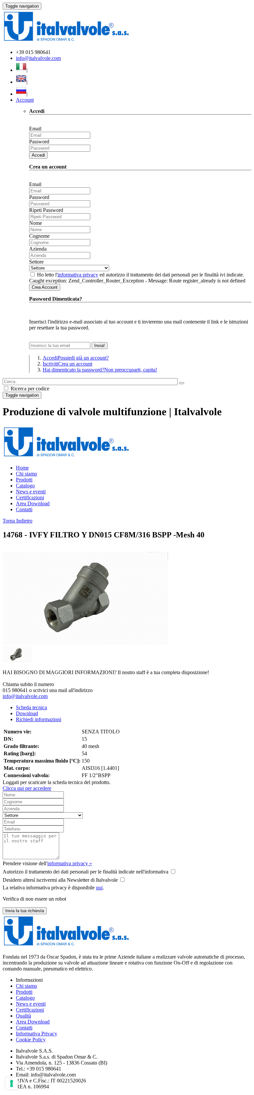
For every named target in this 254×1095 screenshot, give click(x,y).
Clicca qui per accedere (27, 788)
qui (99, 887)
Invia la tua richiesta (24, 910)
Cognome (39, 236)
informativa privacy (78, 274)
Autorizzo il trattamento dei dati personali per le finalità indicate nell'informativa (85, 871)
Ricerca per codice (29, 388)
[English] (21, 82)
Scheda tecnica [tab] (31, 707)
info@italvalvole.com (38, 58)
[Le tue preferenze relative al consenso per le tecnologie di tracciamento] (11, 1083)
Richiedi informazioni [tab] (38, 719)
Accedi (38, 155)
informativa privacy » (69, 863)
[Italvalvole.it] (66, 456)
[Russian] (21, 94)
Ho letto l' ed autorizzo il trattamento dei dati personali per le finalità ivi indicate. (140, 274)
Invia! (99, 345)
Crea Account (45, 287)
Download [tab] (27, 713)
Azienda (38, 249)
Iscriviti (67, 364)
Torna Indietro (17, 520)
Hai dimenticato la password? (100, 370)
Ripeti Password (46, 210)
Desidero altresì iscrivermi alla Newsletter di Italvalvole (60, 880)
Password (39, 141)
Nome (35, 223)
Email (35, 128)
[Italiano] (21, 70)
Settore (36, 262)
